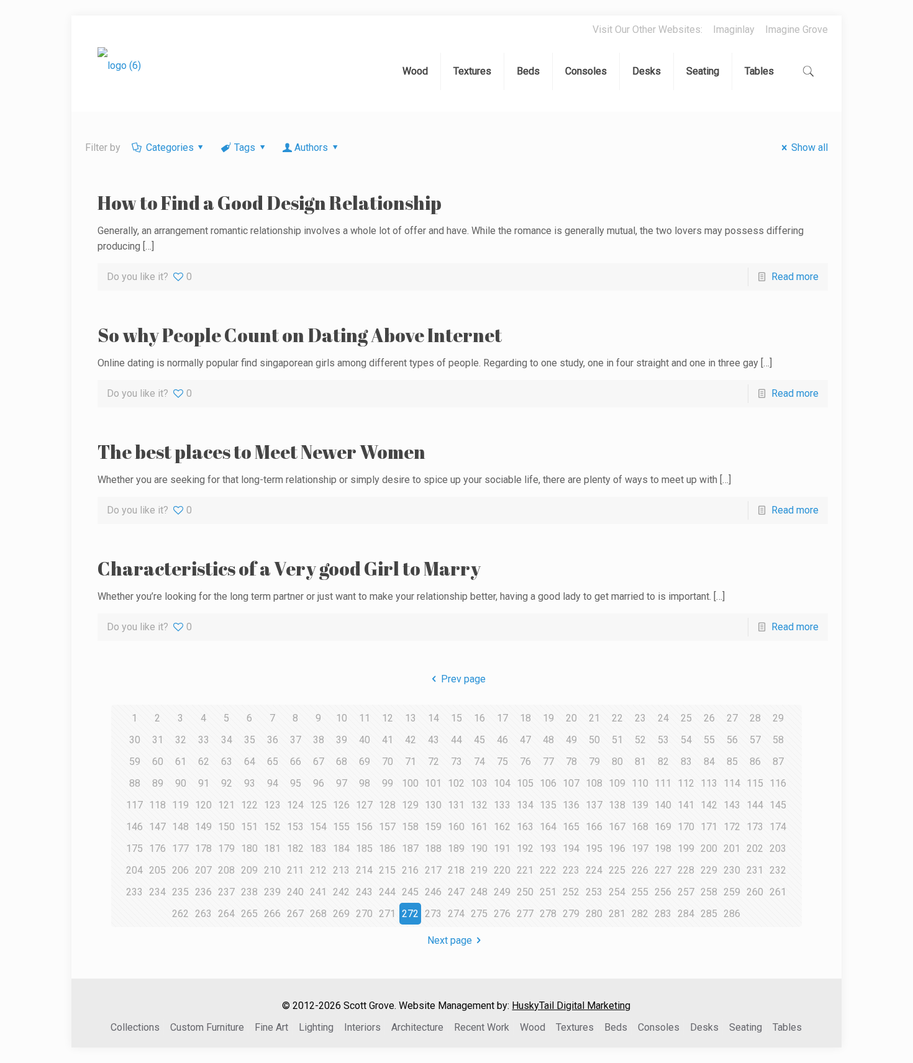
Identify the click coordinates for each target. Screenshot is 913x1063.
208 (226, 870)
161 (479, 827)
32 (180, 740)
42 (410, 740)
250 (525, 892)
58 (778, 740)
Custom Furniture (207, 1027)
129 (410, 805)
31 (157, 740)
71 (410, 761)
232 (778, 870)
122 (249, 805)
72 (433, 761)
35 (249, 740)
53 (663, 740)
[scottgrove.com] (119, 74)
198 (663, 848)
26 (709, 718)
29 (778, 718)
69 (364, 761)
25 (686, 718)
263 (203, 914)
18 (525, 718)
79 (594, 761)
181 (272, 848)
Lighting (316, 1027)
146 (134, 827)
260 (755, 892)
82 (663, 761)
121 (226, 805)
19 (548, 718)
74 (479, 761)
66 (295, 761)
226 (640, 870)
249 (502, 892)
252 (571, 892)
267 (295, 914)
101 (433, 783)
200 (709, 848)
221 (525, 870)
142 (709, 805)
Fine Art (271, 1027)
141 (686, 805)
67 (318, 761)
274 (456, 914)
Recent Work (481, 1027)
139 (640, 805)
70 (387, 761)
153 (295, 827)
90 (180, 783)
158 (410, 827)
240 (295, 892)
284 (686, 914)
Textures (575, 1027)
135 (548, 805)
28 (755, 718)
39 (341, 740)
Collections (135, 1027)
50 (594, 740)
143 (732, 805)
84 (709, 761)
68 (341, 761)
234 (157, 892)
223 (571, 870)
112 (686, 783)
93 (249, 783)
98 (364, 783)
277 (525, 914)
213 (341, 870)
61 (180, 761)
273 (433, 914)
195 (594, 848)
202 (755, 848)
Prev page (463, 679)
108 (594, 783)
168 (640, 827)
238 (249, 892)
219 (479, 870)
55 (709, 740)
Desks (704, 1027)
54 (686, 740)
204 (134, 870)
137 (594, 805)
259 (732, 892)
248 (479, 892)
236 (203, 892)
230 (732, 870)
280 (594, 914)
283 (663, 914)
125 (318, 805)
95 (295, 783)
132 (479, 805)
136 (571, 805)
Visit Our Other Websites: (647, 29)
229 (709, 870)
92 (226, 783)
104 (502, 783)
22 (617, 718)
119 (180, 805)
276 (502, 914)
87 (778, 761)
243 (364, 892)
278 (548, 914)
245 (410, 892)
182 (295, 848)
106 (548, 783)
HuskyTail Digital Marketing (571, 1005)
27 (732, 718)
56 (732, 740)
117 (134, 805)
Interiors (362, 1027)
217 (433, 870)
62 (203, 761)
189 (456, 848)
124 (295, 805)
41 (387, 740)
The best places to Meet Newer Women (261, 451)
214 (364, 870)
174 (778, 827)
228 (686, 870)
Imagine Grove (796, 29)
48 (548, 740)
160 (456, 827)
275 (479, 914)
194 (571, 848)
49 (571, 740)
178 (203, 848)
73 (456, 761)
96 (318, 783)
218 (456, 870)
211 (295, 870)
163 (525, 827)
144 (755, 805)
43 (433, 740)
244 (387, 892)
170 (686, 827)
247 (456, 892)
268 (318, 914)
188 (433, 848)
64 (249, 761)
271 (387, 914)
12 (387, 718)
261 (778, 892)
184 (341, 848)
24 (663, 718)
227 (663, 870)
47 (525, 740)
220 (502, 870)
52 (640, 740)
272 (410, 914)
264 (226, 914)
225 (617, 870)
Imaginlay (734, 29)
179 (226, 848)
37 (295, 740)
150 (226, 827)
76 (525, 761)
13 (410, 718)
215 (387, 870)
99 (387, 783)
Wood (532, 1027)
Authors (311, 147)
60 (157, 761)
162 (502, 827)
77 (548, 761)
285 (709, 914)
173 (755, 827)
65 (272, 761)
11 (364, 718)
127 (364, 805)
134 (525, 805)
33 (203, 740)
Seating (745, 1027)
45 (479, 740)
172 (732, 827)
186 (387, 848)
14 (433, 718)
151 (249, 827)
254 (617, 892)
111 (663, 783)
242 (341, 892)
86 (755, 761)
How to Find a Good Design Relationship (270, 202)
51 (617, 740)
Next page (449, 940)
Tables (787, 1027)
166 (594, 827)
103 (479, 783)
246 (433, 892)
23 (640, 718)
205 (157, 870)
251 (548, 892)
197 (640, 848)
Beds (615, 1027)
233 (134, 892)
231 (755, 870)
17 (502, 718)
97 (341, 783)
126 (341, 805)
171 (709, 827)
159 (433, 827)
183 (318, 848)
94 (272, 783)
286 (732, 914)
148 (180, 827)
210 (272, 870)
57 (755, 740)
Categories (170, 147)
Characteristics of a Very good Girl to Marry (289, 568)
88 (134, 783)
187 (410, 848)
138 (617, 805)
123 (272, 805)
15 (456, 718)
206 (180, 870)
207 (203, 870)
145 (778, 805)
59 (134, 761)
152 (272, 827)
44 (456, 740)
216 (410, 870)
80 (617, 761)
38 (318, 740)
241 (318, 892)
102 (456, 783)
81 (640, 761)
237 (226, 892)
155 (341, 827)
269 (341, 914)
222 (548, 870)
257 (686, 892)
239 (272, 892)
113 (709, 783)
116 (778, 783)
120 (203, 805)
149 (203, 827)
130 (433, 805)
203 (778, 848)
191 (502, 848)
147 (157, 827)
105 (525, 783)
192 (525, 848)
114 (732, 783)
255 (640, 892)
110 (640, 783)
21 (594, 718)
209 (249, 870)
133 (502, 805)
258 (709, 892)
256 (663, 892)
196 (617, 848)
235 (180, 892)
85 (732, 761)
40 (364, 740)
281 (617, 914)
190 (479, 848)
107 (571, 783)
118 (157, 805)
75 (502, 761)
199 (686, 848)
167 (617, 827)
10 (341, 718)
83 (686, 761)
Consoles (658, 1027)
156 (364, 827)
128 (387, 805)
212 (318, 870)
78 (571, 761)
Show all (809, 147)
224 (594, 870)
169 (663, 827)
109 (617, 783)
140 (663, 805)
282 (640, 914)
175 (134, 848)
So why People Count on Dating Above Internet (300, 335)
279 (571, 914)
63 (226, 761)
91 (203, 783)
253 (594, 892)
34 (226, 740)
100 (410, 783)
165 (571, 827)
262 (180, 914)
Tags (244, 147)
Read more (795, 277)
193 (548, 848)
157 (387, 827)
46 (502, 740)
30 (134, 740)
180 (249, 848)
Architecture (417, 1027)
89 (157, 783)
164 (548, 827)
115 (755, 783)
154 (318, 827)
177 (180, 848)
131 (456, 805)
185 (364, 848)
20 (571, 718)
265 (249, 914)
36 (272, 740)
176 (157, 848)
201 (732, 848)
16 (479, 718)
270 (364, 914)
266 (272, 914)
